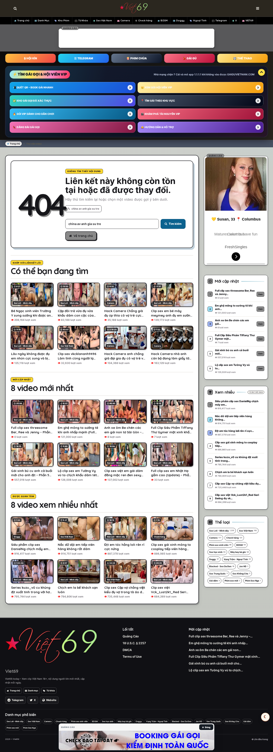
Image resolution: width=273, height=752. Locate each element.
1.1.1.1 (197, 74)
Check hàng (145, 20)
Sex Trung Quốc (218, 573)
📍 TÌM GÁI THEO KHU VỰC (158, 100)
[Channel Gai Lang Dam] (136, 740)
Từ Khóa (83, 20)
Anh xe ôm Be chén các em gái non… (215, 650)
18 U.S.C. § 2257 (134, 643)
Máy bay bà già (239, 552)
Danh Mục (43, 20)
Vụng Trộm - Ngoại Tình (237, 559)
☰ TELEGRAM (83, 58)
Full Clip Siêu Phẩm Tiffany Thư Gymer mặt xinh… (224, 656)
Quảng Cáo (131, 636)
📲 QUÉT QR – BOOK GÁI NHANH (33, 87)
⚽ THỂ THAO (242, 58)
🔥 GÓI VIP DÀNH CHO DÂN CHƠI (33, 113)
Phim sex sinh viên (220, 545)
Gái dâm (214, 580)
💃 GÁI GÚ (189, 58)
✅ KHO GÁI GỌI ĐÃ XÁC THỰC (32, 100)
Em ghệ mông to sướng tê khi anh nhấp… (218, 643)
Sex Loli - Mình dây (221, 530)
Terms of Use (132, 656)
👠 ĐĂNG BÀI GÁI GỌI (26, 127)
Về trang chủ (83, 236)
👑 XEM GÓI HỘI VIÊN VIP (156, 87)
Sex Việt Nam (104, 20)
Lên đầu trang (260, 739)
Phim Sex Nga (253, 580)
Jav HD (243, 566)
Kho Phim (64, 20)
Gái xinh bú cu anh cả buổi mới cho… (215, 663)
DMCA (127, 650)
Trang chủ (23, 20)
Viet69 (11, 671)
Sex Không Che (241, 573)
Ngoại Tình (199, 20)
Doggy (180, 20)
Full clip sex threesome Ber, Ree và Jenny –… (221, 636)
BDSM (164, 20)
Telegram (221, 20)
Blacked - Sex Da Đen (221, 566)
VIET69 (249, 20)
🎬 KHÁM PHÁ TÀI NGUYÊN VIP (160, 113)
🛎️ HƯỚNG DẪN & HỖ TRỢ (157, 127)
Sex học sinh (217, 552)
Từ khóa (50, 690)
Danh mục (33, 690)
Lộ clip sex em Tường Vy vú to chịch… (216, 670)
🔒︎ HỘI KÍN (30, 58)
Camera (125, 20)
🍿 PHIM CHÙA (136, 58)
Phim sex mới (232, 580)
